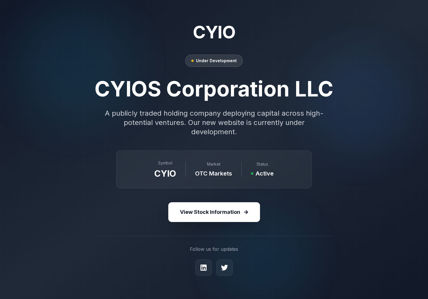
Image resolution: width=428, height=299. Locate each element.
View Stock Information (210, 212)
